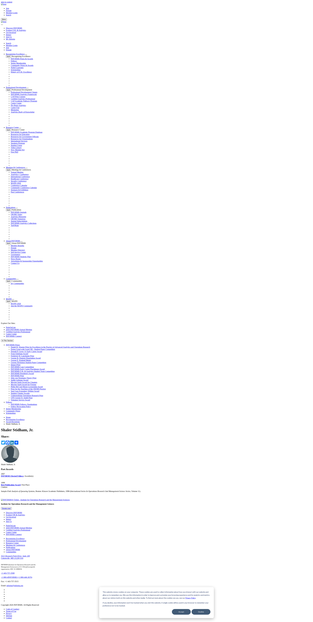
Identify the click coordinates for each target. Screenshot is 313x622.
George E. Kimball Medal (21, 360)
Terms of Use (11, 611)
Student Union (16, 145)
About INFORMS (13, 241)
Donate (8, 11)
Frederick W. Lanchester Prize (22, 356)
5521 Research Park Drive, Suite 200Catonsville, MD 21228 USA (15, 557)
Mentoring (15, 110)
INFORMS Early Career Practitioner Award (28, 369)
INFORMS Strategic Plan (21, 257)
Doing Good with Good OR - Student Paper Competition (33, 349)
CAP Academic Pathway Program (24, 101)
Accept (181, 612)
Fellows (14, 61)
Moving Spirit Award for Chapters (24, 382)
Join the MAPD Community (22, 306)
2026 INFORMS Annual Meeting (19, 330)
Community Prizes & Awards (22, 65)
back (8, 56)
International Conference (20, 177)
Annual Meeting (17, 172)
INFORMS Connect (14, 336)
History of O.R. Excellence (21, 72)
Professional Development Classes (24, 92)
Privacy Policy (190, 598)
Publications (11, 207)
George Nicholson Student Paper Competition (28, 362)
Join (7, 8)
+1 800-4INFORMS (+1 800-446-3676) (16, 577)
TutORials (15, 225)
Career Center (16, 103)
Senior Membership (18, 63)
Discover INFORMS (14, 28)
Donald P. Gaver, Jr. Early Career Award (26, 351)
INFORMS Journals (18, 212)
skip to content (6, 2)
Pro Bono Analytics (18, 105)
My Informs (10, 39)
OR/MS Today (16, 214)
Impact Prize (15, 365)
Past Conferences (17, 192)
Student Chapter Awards (20, 393)
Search (8, 43)
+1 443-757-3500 (8, 573)
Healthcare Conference (19, 179)
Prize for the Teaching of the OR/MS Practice (28, 389)
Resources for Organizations (22, 139)
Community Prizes (13, 411)
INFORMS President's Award (22, 373)
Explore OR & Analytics (15, 515)
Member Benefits (17, 246)
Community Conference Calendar (24, 188)
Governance (15, 254)
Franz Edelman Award (19, 354)
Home (8, 417)
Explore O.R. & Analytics (16, 30)
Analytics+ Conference (20, 174)
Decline (201, 612)
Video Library (16, 148)
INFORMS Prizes (13, 345)
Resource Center (12, 127)
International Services (19, 141)
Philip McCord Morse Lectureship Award (27, 387)
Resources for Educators (20, 134)
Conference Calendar (19, 185)
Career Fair (15, 108)
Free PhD (14, 152)
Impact (8, 35)
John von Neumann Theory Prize (23, 378)
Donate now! (6, 508)
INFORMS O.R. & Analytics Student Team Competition (33, 371)
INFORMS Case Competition (22, 367)
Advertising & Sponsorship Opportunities (27, 261)
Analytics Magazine (18, 217)
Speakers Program (18, 143)
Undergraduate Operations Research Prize (27, 396)
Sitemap (9, 616)
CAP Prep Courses (18, 97)
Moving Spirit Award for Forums (23, 385)
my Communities (17, 283)
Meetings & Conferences (16, 167)
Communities (11, 279)
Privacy (9, 613)
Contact (9, 618)
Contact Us (15, 263)
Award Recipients (13, 422)
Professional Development (16, 87)
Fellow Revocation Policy (21, 407)
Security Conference (19, 181)
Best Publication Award (11, 485)
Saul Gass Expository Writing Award (25, 391)
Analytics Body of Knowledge (22, 112)
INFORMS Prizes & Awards (22, 59)
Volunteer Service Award (20, 400)
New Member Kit (17, 150)
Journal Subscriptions (19, 221)
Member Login (11, 13)
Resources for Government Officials (25, 137)
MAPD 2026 (16, 183)
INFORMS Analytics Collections (23, 223)
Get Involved (11, 32)
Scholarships (16, 70)
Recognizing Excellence (15, 54)
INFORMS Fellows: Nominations (24, 404)
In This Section (7, 341)
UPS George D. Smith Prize (22, 398)
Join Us (9, 37)
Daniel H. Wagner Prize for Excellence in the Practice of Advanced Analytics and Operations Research (50, 347)
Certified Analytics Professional (23, 99)
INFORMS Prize (17, 376)
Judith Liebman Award (19, 380)
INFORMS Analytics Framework (24, 94)
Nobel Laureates (17, 68)
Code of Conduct (12, 609)
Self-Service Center (18, 252)
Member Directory (18, 250)
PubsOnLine (11, 327)
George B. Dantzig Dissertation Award (26, 358)
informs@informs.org (14, 586)
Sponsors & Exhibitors (19, 190)
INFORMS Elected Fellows (12, 476)
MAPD (9, 299)
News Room (16, 259)
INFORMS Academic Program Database (26, 132)
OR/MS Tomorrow (18, 219)
